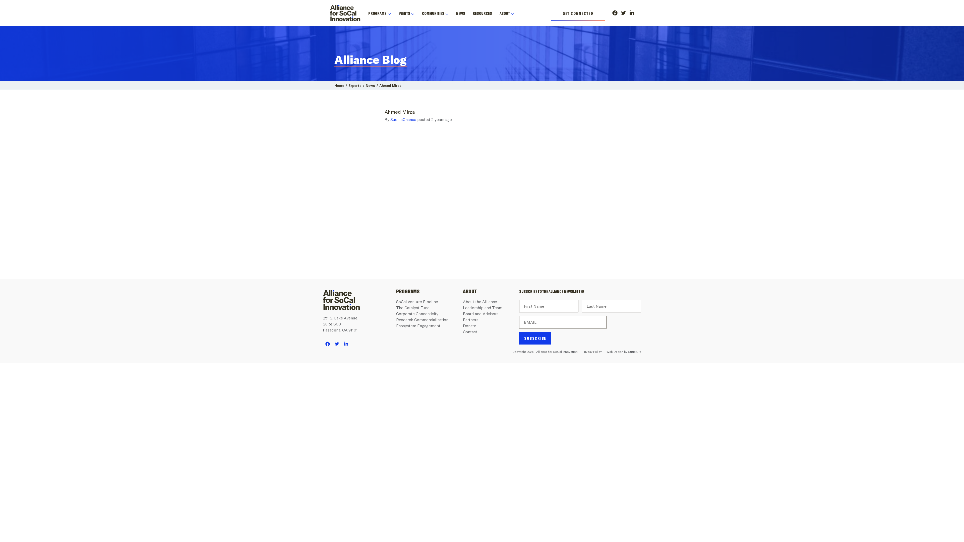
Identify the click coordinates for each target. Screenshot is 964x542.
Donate (469, 325)
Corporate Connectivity (417, 313)
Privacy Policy (592, 351)
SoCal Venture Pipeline (417, 301)
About (505, 13)
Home (339, 85)
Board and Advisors (481, 313)
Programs (377, 13)
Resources (482, 13)
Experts (355, 85)
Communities (433, 13)
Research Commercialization (422, 319)
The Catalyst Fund (413, 307)
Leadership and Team (482, 307)
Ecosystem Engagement (418, 325)
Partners (470, 319)
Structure (634, 351)
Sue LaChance (403, 119)
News (460, 13)
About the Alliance (480, 301)
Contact (470, 331)
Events (404, 13)
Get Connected (578, 13)
